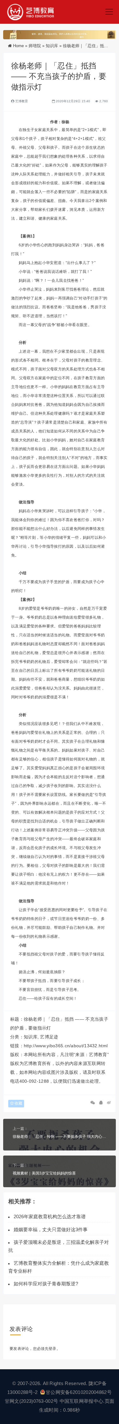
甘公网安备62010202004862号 (79, 1392)
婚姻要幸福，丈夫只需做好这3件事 (51, 1229)
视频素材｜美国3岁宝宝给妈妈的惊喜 (44, 1173)
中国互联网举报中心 (81, 1401)
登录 (52, 1348)
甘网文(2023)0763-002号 (31, 1401)
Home (18, 45)
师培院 (35, 45)
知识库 (52, 45)
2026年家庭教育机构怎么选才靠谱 (50, 1216)
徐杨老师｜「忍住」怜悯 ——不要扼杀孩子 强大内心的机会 (59, 1136)
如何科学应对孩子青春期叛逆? (46, 1283)
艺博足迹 (49, 1036)
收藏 (18, 1103)
